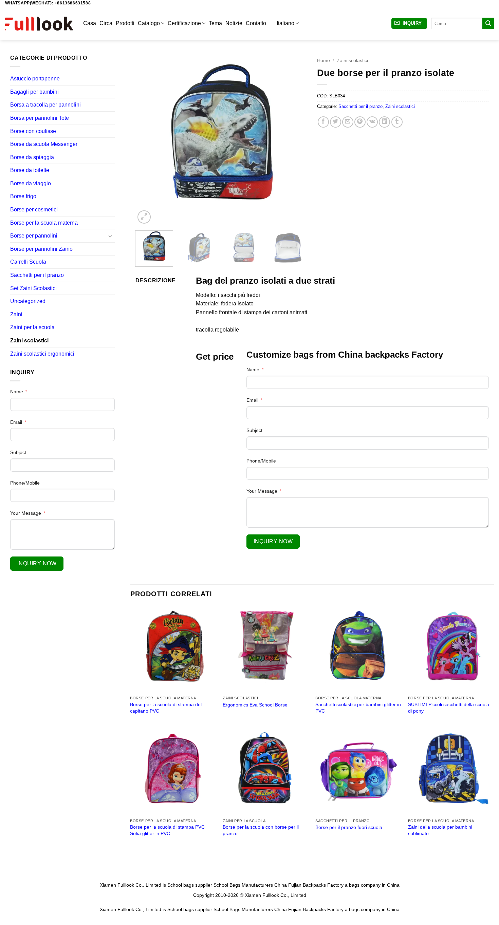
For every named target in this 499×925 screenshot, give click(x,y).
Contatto (256, 23)
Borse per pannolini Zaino (41, 249)
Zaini (16, 314)
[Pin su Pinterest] (360, 122)
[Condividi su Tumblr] (397, 122)
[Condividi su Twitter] (335, 122)
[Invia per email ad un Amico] (347, 122)
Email (16, 422)
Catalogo (149, 23)
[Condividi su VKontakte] (372, 122)
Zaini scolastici (29, 340)
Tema (215, 23)
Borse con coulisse (33, 131)
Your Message (25, 513)
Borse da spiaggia (32, 157)
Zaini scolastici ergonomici (42, 354)
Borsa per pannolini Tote (39, 118)
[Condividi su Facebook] (323, 122)
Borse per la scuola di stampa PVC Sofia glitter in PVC (167, 830)
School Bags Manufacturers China (250, 885)
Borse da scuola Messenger (43, 144)
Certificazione (184, 23)
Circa (105, 23)
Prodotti (125, 23)
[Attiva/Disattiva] (111, 236)
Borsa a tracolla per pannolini (45, 105)
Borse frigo (23, 196)
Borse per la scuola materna (44, 223)
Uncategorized (27, 301)
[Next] (295, 139)
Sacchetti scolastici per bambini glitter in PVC (358, 708)
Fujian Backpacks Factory (316, 885)
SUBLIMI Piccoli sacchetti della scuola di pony (448, 708)
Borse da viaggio (30, 183)
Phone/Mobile (25, 483)
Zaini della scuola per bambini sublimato (440, 830)
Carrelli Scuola (28, 262)
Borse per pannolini (33, 236)
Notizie (233, 23)
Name (16, 391)
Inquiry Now (36, 563)
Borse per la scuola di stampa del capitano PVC (166, 708)
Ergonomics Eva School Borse (255, 704)
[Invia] (488, 23)
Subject (18, 452)
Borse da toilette (29, 170)
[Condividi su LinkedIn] (384, 122)
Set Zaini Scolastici (33, 288)
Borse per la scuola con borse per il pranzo (261, 830)
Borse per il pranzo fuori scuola (348, 827)
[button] (409, 23)
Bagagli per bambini (34, 92)
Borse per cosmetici (34, 209)
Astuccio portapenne (35, 78)
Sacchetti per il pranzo (37, 275)
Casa (89, 23)
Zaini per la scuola (32, 327)
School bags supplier (189, 885)
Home (323, 60)
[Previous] (147, 139)
